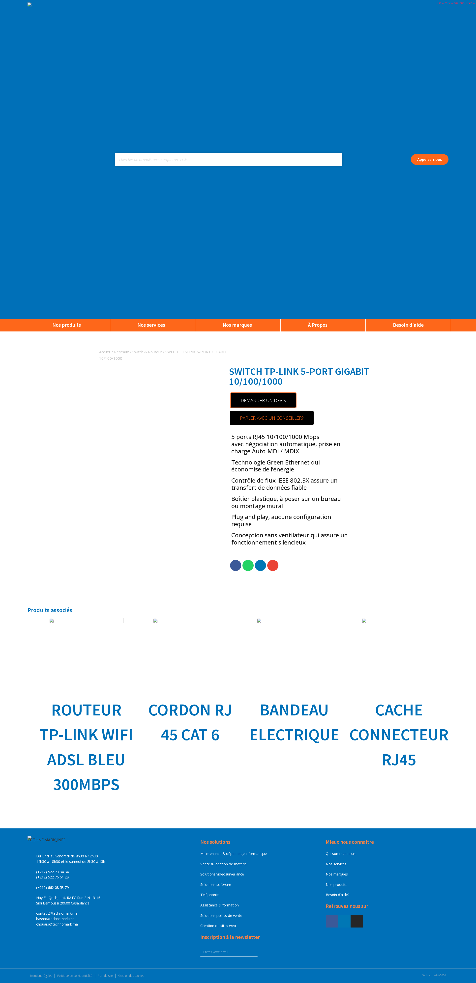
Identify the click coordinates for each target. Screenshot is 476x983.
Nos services (151, 325)
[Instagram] (357, 921)
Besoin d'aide (408, 325)
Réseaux (121, 351)
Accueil (105, 351)
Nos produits (66, 325)
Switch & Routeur (147, 351)
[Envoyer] (267, 952)
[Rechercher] (335, 159)
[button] (429, 159)
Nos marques (237, 325)
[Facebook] (332, 921)
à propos (317, 325)
